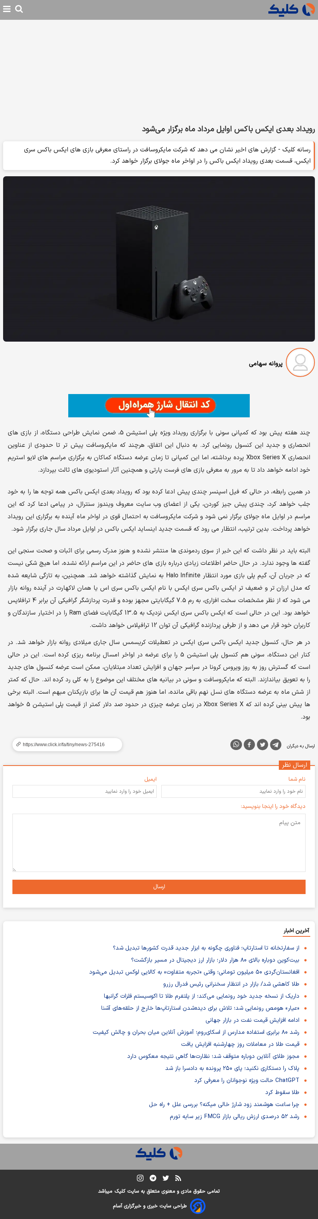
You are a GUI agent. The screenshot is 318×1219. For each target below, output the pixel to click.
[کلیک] (291, 10)
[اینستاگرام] (140, 1179)
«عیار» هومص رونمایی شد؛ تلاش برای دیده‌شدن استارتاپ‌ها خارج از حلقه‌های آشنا (200, 1008)
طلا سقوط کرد (282, 1092)
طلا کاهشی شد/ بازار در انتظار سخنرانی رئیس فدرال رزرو (231, 984)
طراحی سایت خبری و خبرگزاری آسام (150, 1206)
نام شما (297, 779)
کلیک (119, 1191)
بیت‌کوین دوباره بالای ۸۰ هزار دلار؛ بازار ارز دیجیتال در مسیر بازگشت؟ (215, 960)
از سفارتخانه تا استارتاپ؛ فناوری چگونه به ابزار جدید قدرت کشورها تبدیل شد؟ (206, 948)
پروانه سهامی (266, 363)
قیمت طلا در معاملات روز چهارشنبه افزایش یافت (240, 1044)
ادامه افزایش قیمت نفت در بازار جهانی (252, 1020)
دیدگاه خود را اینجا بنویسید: (273, 806)
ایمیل (150, 779)
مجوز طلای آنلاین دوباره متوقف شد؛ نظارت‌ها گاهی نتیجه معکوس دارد (213, 1056)
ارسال (159, 887)
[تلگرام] (276, 746)
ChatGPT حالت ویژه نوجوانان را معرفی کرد (246, 1080)
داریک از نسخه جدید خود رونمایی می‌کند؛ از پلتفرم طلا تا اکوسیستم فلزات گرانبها (201, 996)
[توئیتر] (262, 746)
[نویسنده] (300, 364)
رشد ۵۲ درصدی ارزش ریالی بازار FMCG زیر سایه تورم (234, 1116)
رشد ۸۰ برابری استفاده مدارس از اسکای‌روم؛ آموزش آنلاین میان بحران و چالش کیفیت (196, 1032)
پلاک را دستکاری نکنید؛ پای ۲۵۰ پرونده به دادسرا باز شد (232, 1068)
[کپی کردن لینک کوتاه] (64, 744)
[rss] (178, 1179)
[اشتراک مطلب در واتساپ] (236, 744)
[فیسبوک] (249, 746)
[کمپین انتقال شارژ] (159, 405)
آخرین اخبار (296, 931)
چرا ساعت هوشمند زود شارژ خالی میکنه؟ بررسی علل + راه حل (224, 1104)
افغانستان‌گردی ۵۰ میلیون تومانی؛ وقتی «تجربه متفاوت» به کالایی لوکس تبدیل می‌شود (194, 972)
